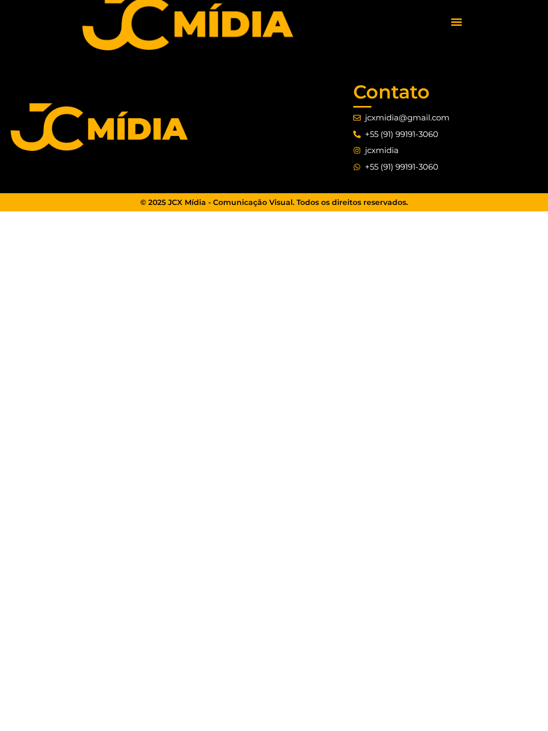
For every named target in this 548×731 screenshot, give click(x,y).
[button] (457, 22)
